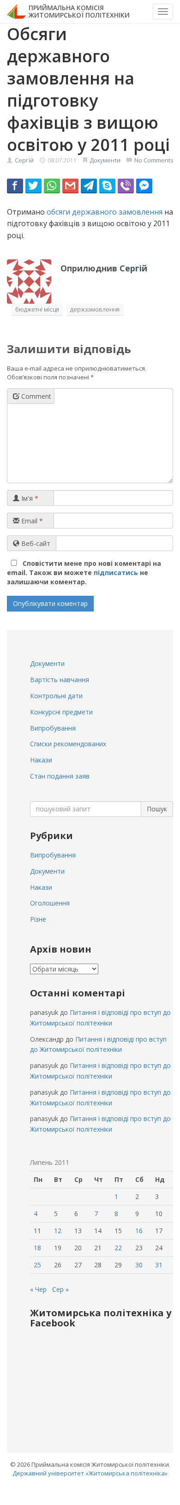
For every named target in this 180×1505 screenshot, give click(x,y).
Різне (38, 919)
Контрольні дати (56, 695)
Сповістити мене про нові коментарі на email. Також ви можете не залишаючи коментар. (84, 572)
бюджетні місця (37, 309)
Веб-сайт (34, 543)
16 (139, 1230)
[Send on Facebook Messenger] (144, 185)
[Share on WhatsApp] (52, 185)
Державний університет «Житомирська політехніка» (90, 1473)
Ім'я (28, 498)
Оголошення (50, 903)
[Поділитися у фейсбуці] (15, 185)
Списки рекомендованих (68, 743)
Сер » (60, 1289)
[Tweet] (33, 185)
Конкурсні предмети (61, 712)
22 (118, 1247)
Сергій (24, 160)
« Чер (38, 1289)
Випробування (53, 728)
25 (37, 1264)
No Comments (153, 160)
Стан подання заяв (60, 776)
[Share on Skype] (107, 185)
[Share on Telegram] (89, 185)
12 (57, 1230)
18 (37, 1247)
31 (158, 1264)
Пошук (157, 808)
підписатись (116, 572)
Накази (41, 759)
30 (139, 1264)
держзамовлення (95, 309)
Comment (35, 396)
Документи (105, 160)
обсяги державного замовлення (104, 212)
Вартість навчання (59, 679)
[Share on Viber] (126, 185)
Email (31, 520)
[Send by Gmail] (70, 185)
